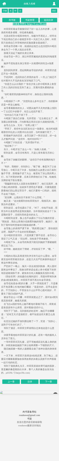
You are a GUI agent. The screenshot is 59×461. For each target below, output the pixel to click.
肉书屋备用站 (29, 412)
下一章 (48, 381)
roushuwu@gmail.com (29, 415)
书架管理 (29, 20)
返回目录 (48, 20)
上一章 (11, 381)
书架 (29, 418)
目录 (30, 381)
